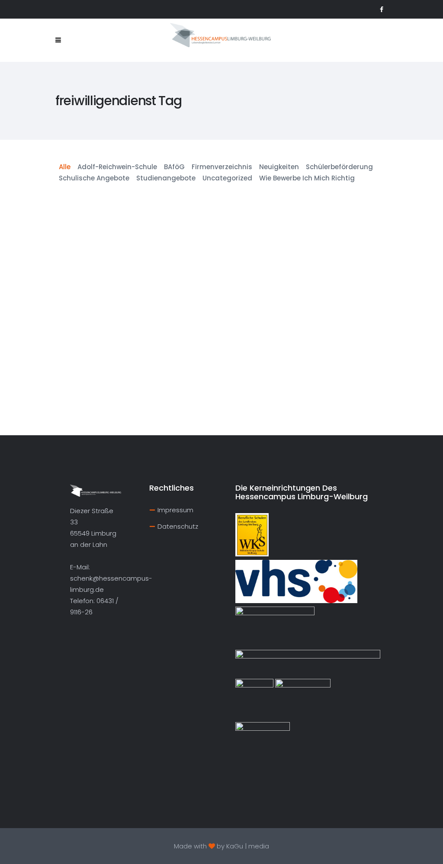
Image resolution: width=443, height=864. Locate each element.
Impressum (175, 509)
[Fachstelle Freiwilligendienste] (108, 231)
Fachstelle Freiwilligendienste (107, 286)
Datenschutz (177, 526)
